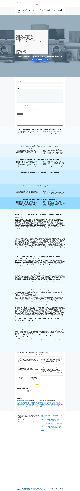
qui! (33, 107)
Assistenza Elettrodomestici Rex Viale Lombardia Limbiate (28, 393)
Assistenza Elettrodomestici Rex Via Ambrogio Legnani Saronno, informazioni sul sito (29, 43)
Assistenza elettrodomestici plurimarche (47, 422)
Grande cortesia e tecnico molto (21, 50)
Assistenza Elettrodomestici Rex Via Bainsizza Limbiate (28, 392)
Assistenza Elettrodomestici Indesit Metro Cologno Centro (50, 419)
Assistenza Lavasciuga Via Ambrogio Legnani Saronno (24, 38)
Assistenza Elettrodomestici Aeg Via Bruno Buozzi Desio (50, 420)
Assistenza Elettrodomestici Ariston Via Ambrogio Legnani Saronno (34, 405)
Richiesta (19, 88)
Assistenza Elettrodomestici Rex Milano (25, 390)
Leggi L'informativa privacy (25, 488)
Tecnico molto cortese (19, 49)
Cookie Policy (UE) (33, 488)
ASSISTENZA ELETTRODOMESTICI (22, 3)
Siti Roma (43, 489)
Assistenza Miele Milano (56, 488)
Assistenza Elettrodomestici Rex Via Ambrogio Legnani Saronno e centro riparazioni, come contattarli (31, 41)
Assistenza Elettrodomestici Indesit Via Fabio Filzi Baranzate (51, 426)
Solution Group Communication (37, 489)
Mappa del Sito (38, 488)
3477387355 (22, 419)
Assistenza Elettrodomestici (22, 400)
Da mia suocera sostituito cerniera (21, 52)
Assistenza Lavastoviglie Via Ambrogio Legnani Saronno (24, 36)
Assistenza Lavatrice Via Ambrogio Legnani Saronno (24, 35)
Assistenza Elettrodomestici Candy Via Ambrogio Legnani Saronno (48, 403)
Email (41, 84)
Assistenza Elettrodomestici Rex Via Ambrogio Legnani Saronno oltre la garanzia (28, 42)
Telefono (18, 84)
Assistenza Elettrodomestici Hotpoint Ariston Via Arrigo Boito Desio (52, 417)
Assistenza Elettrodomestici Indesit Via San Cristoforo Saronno (51, 423)
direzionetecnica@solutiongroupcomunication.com (27, 421)
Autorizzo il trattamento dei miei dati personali (24, 105)
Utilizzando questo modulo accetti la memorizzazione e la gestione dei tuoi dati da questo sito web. (32, 109)
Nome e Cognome (20, 81)
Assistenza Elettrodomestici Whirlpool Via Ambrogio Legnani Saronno (37, 406)
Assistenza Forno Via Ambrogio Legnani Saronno (23, 39)
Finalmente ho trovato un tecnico (21, 51)
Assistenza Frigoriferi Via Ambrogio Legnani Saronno (24, 37)
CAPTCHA (18, 110)
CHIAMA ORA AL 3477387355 (40, 59)
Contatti (35, 4)
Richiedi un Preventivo (19, 33)
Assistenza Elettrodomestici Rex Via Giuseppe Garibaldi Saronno (29, 391)
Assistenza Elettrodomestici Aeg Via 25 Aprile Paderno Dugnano (51, 427)
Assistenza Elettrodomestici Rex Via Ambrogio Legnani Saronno (25, 40)
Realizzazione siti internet (28, 489)
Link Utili (17, 53)
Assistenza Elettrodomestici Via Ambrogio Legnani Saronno (25, 34)
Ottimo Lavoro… (18, 48)
